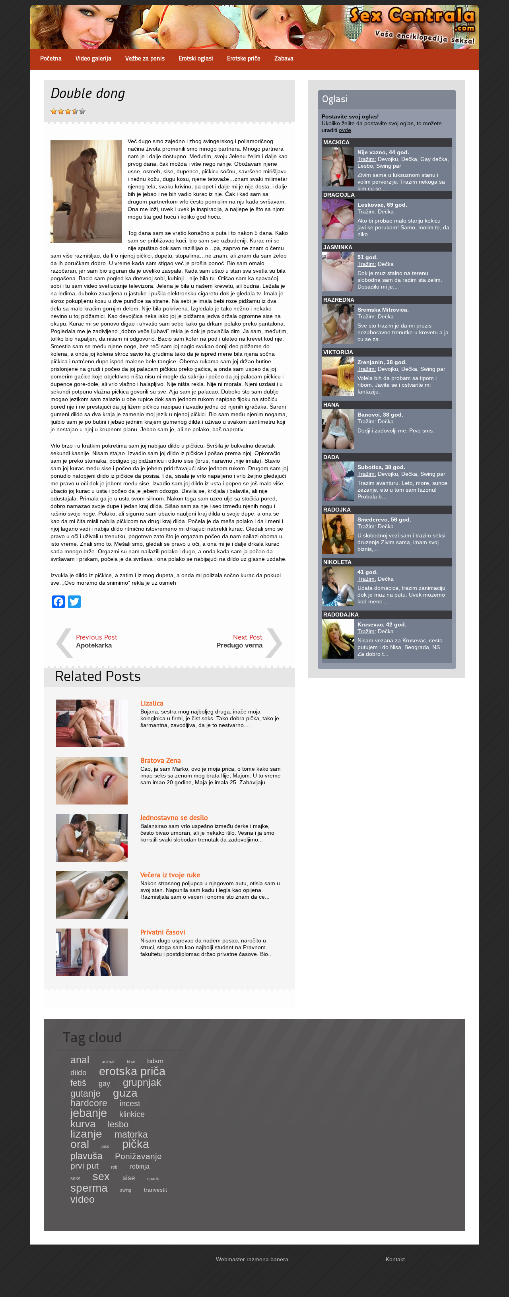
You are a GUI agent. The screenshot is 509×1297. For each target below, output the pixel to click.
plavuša (86, 1156)
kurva (82, 1124)
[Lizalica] (92, 745)
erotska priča (132, 1071)
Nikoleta (337, 562)
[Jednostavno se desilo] (92, 860)
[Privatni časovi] (92, 974)
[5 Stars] (82, 111)
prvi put (84, 1165)
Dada (331, 457)
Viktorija (338, 352)
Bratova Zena (160, 760)
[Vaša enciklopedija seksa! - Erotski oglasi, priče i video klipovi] (254, 41)
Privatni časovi (162, 931)
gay (104, 1083)
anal (79, 1059)
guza (125, 1093)
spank (153, 1178)
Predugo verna (239, 645)
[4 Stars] (75, 111)
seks (75, 1178)
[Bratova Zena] (92, 802)
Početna (51, 59)
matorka (131, 1134)
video (82, 1199)
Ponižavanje (138, 1156)
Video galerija (93, 59)
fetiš (78, 1083)
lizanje (86, 1134)
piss (105, 1146)
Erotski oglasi (196, 59)
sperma (89, 1188)
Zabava (283, 59)
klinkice (132, 1114)
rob (114, 1167)
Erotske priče (243, 59)
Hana (331, 404)
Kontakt (395, 1259)
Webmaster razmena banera (252, 1259)
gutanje (85, 1093)
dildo (78, 1072)
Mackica (336, 142)
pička (135, 1144)
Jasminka (337, 247)
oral (79, 1144)
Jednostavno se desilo (174, 817)
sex (101, 1176)
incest (130, 1103)
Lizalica (151, 703)
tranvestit (155, 1190)
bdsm (155, 1061)
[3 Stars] (68, 111)
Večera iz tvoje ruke (170, 874)
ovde (345, 130)
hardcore (88, 1103)
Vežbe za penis (145, 59)
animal (108, 1061)
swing (125, 1190)
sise (128, 1178)
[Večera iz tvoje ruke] (92, 917)
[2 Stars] (61, 111)
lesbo (118, 1124)
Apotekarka (94, 645)
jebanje (88, 1112)
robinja (140, 1166)
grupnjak (142, 1082)
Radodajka (341, 614)
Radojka (337, 509)
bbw (131, 1061)
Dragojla (339, 195)
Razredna (338, 300)
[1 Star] (54, 111)
